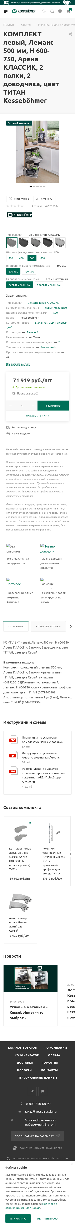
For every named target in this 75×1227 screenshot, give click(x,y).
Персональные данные (37, 1077)
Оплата (54, 1055)
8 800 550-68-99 (38, 1103)
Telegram (32, 1091)
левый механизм (56, 307)
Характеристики (48, 626)
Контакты (49, 1070)
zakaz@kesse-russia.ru (41, 1111)
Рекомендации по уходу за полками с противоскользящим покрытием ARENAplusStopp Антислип (43, 775)
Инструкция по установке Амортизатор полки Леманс (41, 755)
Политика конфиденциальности (41, 1147)
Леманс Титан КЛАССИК (43, 302)
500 (55, 312)
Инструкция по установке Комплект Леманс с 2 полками (42, 739)
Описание (16, 626)
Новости (24, 1070)
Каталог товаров (22, 1047)
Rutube (42, 1091)
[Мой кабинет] (60, 12)
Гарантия (50, 1062)
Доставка (25, 1062)
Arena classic (48, 347)
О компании (56, 1047)
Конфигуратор (27, 1055)
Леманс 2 (33, 332)
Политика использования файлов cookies (41, 1158)
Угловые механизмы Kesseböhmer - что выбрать (29, 1012)
